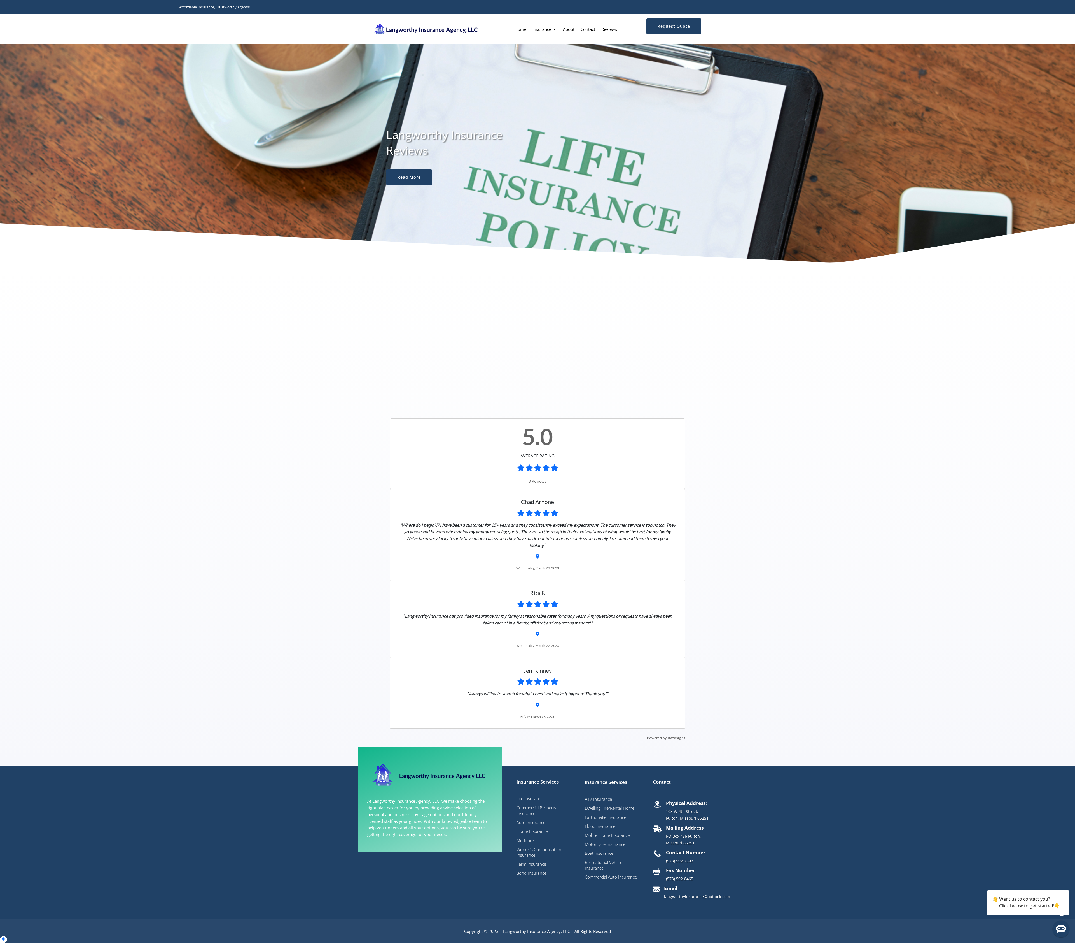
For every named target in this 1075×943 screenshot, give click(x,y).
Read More (409, 177)
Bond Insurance (531, 873)
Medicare (525, 840)
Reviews (609, 29)
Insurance (541, 29)
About (568, 29)
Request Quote (674, 26)
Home (520, 29)
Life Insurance (530, 798)
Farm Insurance (531, 864)
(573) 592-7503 (679, 860)
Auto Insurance (531, 822)
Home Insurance (532, 831)
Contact (588, 29)
